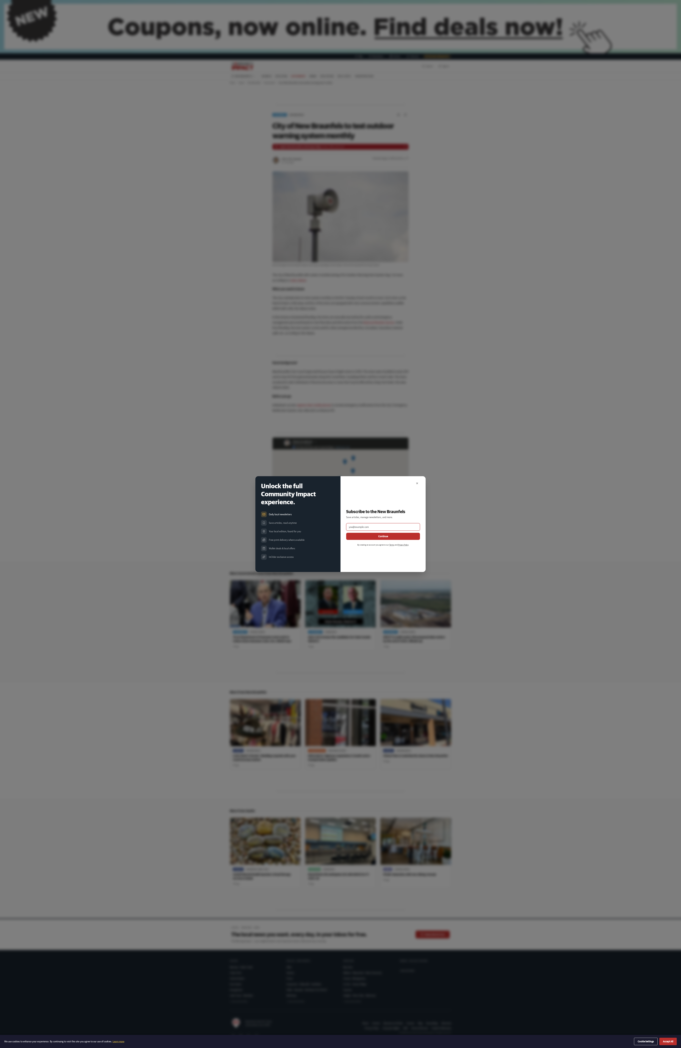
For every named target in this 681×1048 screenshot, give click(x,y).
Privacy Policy (403, 545)
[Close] (417, 483)
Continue (383, 536)
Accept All (668, 1041)
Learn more (118, 1041)
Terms (391, 545)
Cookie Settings (646, 1041)
